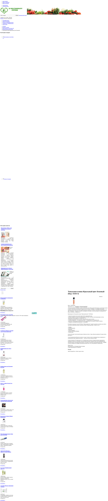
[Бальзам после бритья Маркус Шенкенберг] (3, 422)
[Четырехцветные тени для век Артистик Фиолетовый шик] (3, 406)
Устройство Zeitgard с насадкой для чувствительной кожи (6, 331)
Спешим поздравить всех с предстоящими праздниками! (7, 245)
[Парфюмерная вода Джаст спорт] (3, 355)
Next (5, 289)
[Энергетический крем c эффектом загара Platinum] (3, 457)
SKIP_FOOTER (6, 3)
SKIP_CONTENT (6, 2)
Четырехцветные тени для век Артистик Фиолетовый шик (6, 401)
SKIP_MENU (5, 1)
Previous (2, 289)
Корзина (2, 18)
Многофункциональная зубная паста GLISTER (6, 434)
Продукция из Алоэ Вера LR (8, 28)
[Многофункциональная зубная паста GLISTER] (3, 440)
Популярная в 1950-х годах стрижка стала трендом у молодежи (6, 228)
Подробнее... (2, 312)
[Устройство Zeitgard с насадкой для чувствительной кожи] (3, 337)
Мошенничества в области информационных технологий (7, 269)
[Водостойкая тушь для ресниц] (3, 320)
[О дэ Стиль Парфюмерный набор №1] (3, 474)
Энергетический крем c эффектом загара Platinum (5, 451)
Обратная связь (6, 6)
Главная (4, 26)
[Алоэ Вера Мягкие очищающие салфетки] (3, 492)
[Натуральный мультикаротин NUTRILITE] (3, 304)
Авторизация (5, 5)
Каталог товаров (6, 27)
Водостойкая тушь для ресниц (6, 314)
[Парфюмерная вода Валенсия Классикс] (3, 373)
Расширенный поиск (23, 15)
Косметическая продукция (8, 29)
